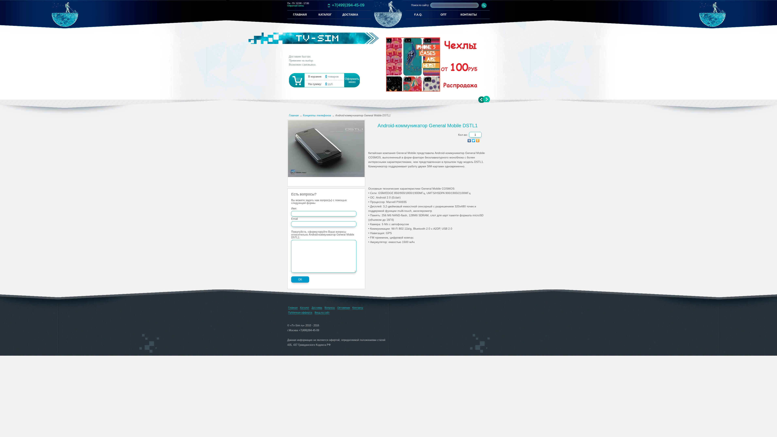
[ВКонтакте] (469, 140)
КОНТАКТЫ (469, 14)
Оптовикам (343, 307)
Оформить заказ (352, 80)
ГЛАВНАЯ (300, 14)
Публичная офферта (300, 312)
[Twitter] (473, 140)
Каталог (304, 307)
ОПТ (444, 14)
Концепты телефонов (317, 115)
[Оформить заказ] (296, 80)
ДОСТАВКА (350, 14)
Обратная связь (295, 5)
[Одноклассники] (478, 140)
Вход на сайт (322, 312)
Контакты (357, 307)
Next (486, 99)
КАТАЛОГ (325, 14)
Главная (294, 115)
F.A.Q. (418, 14)
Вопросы (330, 307)
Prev (481, 99)
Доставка (317, 307)
